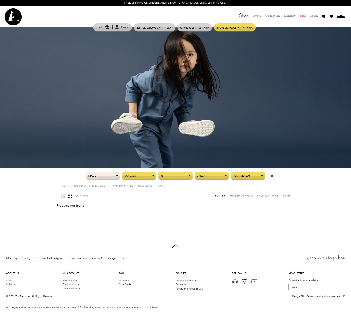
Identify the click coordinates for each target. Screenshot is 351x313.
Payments (181, 284)
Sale (303, 16)
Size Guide (125, 284)
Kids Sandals (99, 186)
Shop (244, 16)
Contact (290, 16)
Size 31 (161, 186)
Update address (71, 288)
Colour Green (145, 186)
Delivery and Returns (187, 280)
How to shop (70, 280)
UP (343, 296)
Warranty (124, 280)
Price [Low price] (268, 195)
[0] (341, 16)
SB (302, 296)
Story (257, 16)
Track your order (71, 284)
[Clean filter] (272, 176)
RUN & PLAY (80, 186)
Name (286, 195)
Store (65, 186)
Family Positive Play (122, 186)
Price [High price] (241, 195)
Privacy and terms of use (189, 288)
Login (314, 16)
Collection (272, 16)
